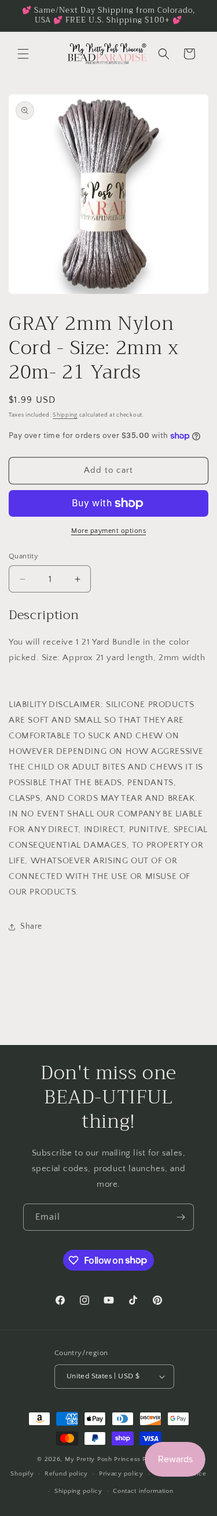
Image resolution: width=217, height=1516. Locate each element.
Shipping (65, 415)
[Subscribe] (180, 1217)
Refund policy (66, 1473)
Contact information (143, 1491)
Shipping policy (78, 1491)
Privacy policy (121, 1473)
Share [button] (31, 926)
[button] (23, 54)
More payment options (108, 531)
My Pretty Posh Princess (103, 1459)
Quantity (23, 556)
